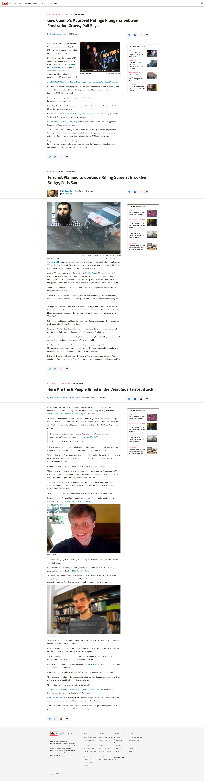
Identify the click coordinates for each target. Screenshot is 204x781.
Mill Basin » (133, 84)
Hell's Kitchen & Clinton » (137, 220)
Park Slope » (133, 50)
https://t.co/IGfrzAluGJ (89, 437)
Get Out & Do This (104, 748)
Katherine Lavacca (56, 34)
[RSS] (114, 751)
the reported (77, 501)
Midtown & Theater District (60, 14)
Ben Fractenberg (67, 191)
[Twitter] (114, 737)
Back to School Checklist (106, 737)
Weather (86, 765)
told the (79, 570)
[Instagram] (114, 748)
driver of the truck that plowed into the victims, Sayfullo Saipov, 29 (77, 689)
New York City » (134, 243)
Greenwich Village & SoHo (59, 383)
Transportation (79, 14)
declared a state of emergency (65, 121)
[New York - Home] (7, 3)
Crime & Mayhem (69, 171)
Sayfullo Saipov (91, 273)
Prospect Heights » (135, 72)
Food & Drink (87, 746)
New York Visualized (104, 743)
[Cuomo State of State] (100, 55)
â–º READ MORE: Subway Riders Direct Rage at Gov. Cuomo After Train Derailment (83, 81)
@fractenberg (67, 193)
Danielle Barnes (80, 397)
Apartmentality (103, 746)
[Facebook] (114, 740)
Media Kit (131, 751)
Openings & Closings (104, 751)
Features (53, 3)
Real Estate (87, 757)
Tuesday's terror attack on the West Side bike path (66, 413)
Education (87, 743)
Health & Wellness (89, 748)
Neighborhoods (31, 3)
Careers (131, 748)
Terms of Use (53, 771)
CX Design (95, 664)
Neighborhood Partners (135, 737)
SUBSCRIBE (120, 757)
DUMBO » (131, 210)
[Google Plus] (114, 746)
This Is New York (103, 757)
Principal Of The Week (105, 754)
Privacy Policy (62, 771)
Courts (60, 171)
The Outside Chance (105, 740)
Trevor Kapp (67, 397)
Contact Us (132, 743)
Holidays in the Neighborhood (107, 759)
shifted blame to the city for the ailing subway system (82, 113)
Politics (86, 754)
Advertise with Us (134, 740)
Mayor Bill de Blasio (55, 697)
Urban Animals (88, 762)
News (44, 3)
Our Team (131, 746)
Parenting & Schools (90, 751)
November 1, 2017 (80, 441)
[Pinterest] (114, 743)
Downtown (52, 171)
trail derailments (60, 70)
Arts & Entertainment (90, 737)
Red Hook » (132, 231)
